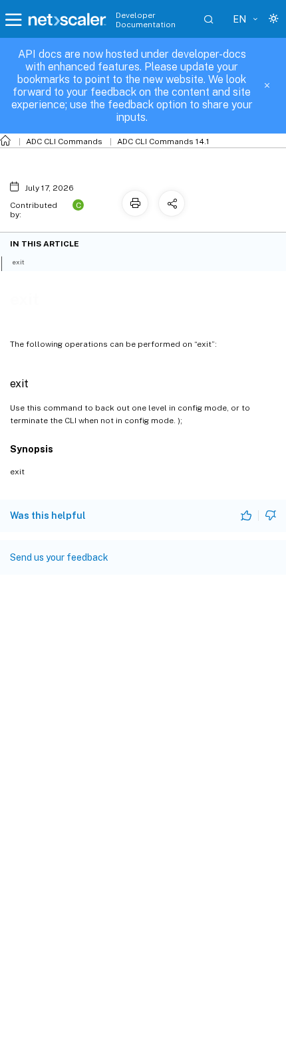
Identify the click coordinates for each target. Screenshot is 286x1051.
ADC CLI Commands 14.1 (163, 141)
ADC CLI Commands (64, 141)
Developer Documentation (146, 20)
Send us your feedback (59, 557)
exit (18, 262)
